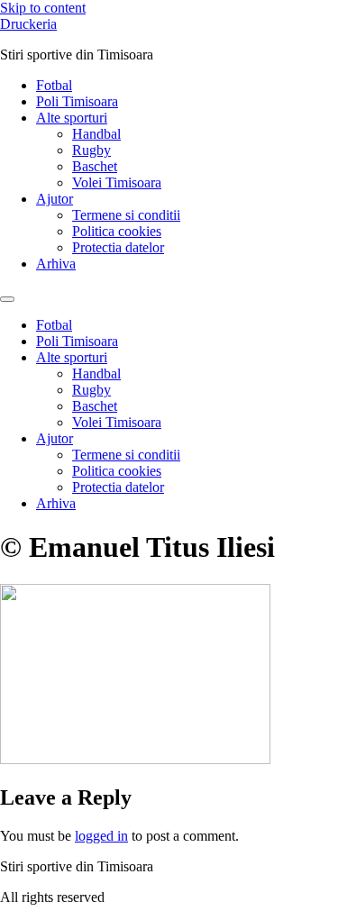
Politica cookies (116, 231)
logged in (101, 835)
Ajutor (54, 198)
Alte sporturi (71, 117)
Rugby (91, 150)
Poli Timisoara (77, 101)
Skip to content (43, 7)
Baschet (94, 166)
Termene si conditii (126, 215)
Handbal (96, 133)
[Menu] (7, 299)
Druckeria (28, 24)
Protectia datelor (118, 247)
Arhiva (56, 263)
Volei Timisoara (116, 182)
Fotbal (54, 85)
